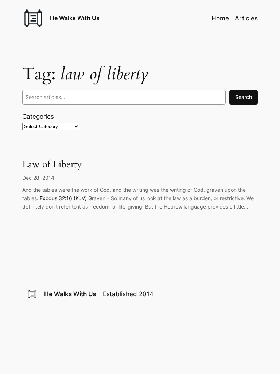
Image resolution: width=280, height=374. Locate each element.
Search (243, 97)
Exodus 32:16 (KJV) (63, 198)
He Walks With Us (75, 18)
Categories (38, 116)
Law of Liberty (52, 164)
